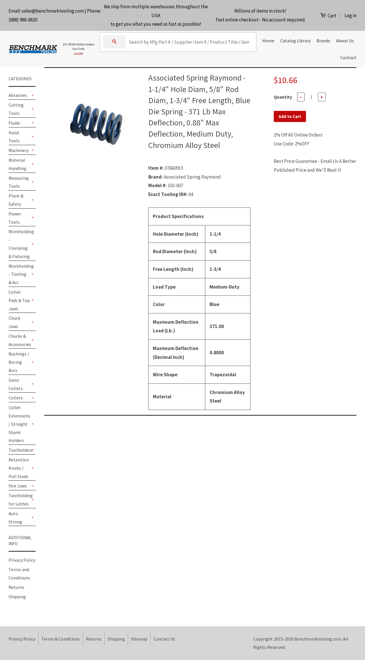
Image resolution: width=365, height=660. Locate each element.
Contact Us (164, 639)
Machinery (19, 150)
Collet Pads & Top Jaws (19, 300)
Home (268, 40)
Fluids (14, 123)
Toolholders (19, 450)
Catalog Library (295, 40)
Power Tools (15, 218)
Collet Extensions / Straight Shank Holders (19, 424)
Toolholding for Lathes (19, 500)
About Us (345, 40)
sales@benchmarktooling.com (53, 11)
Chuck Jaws (14, 322)
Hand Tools (14, 137)
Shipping (17, 596)
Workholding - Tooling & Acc (19, 274)
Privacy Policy (22, 560)
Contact (348, 57)
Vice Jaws (18, 486)
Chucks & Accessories (19, 340)
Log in (350, 15)
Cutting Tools (16, 109)
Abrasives (18, 95)
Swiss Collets (16, 384)
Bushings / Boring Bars (19, 362)
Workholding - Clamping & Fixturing (19, 244)
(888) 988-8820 (23, 20)
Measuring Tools (19, 182)
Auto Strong (15, 518)
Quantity (283, 97)
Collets (16, 398)
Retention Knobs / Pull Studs (19, 468)
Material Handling (18, 164)
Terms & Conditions (60, 639)
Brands (323, 40)
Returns (16, 587)
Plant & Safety (16, 200)
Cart (331, 16)
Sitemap (139, 639)
